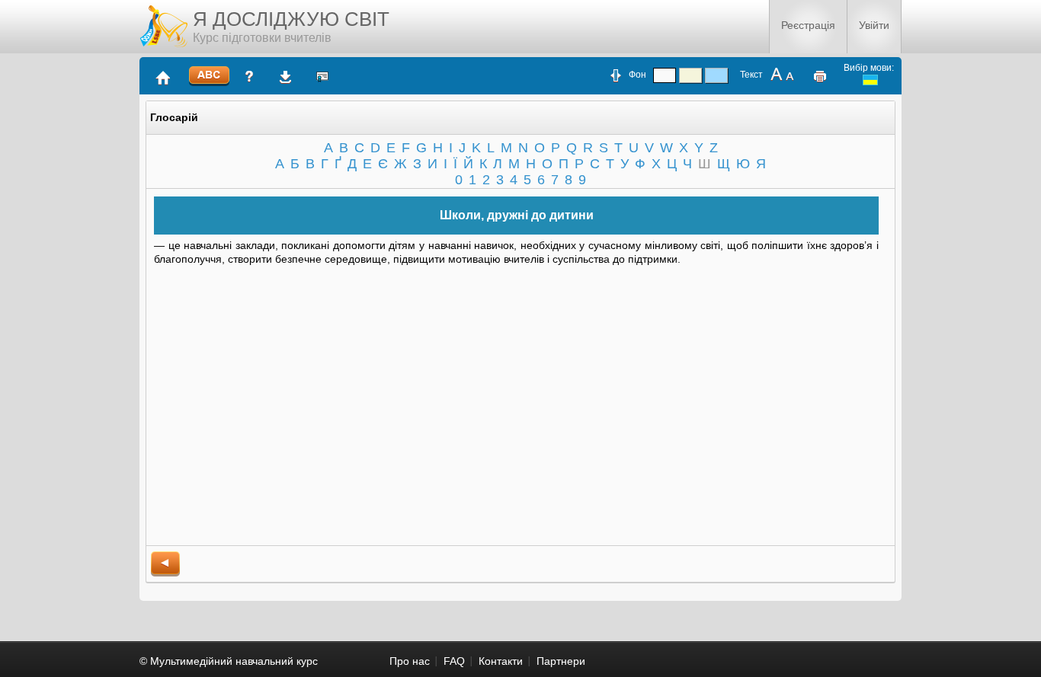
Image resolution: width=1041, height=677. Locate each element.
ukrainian (870, 80)
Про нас (409, 661)
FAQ (454, 661)
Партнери (561, 661)
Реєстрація (808, 25)
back (165, 563)
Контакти (501, 661)
